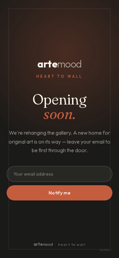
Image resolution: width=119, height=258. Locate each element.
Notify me (59, 193)
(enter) (105, 250)
